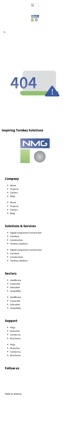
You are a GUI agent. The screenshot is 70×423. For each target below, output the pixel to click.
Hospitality (15, 290)
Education (15, 287)
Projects (14, 188)
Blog (12, 196)
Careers (14, 192)
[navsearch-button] (4, 32)
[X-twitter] (18, 377)
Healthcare (15, 280)
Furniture (14, 236)
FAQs (12, 327)
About (13, 185)
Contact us (15, 334)
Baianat (17, 393)
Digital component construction (26, 232)
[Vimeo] (43, 377)
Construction (16, 240)
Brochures (15, 338)
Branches (15, 330)
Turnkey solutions (19, 243)
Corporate (15, 283)
